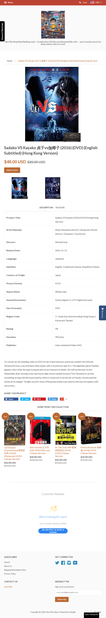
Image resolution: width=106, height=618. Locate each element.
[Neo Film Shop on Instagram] (69, 564)
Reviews (60, 207)
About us (8, 566)
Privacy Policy (10, 574)
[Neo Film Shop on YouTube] (75, 564)
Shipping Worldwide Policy (15, 570)
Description (46, 207)
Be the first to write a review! (53, 530)
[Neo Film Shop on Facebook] (63, 564)
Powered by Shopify (67, 612)
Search (7, 562)
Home (9, 61)
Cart (84, 2)
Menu (10, 2)
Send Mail (8, 587)
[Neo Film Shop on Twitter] (57, 564)
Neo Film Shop (52, 612)
